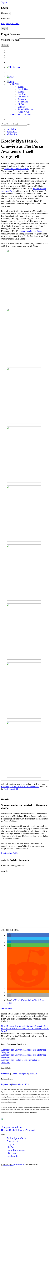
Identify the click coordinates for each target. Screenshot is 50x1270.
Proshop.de (12, 1155)
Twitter (14, 1073)
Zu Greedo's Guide (9, 853)
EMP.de (11, 1147)
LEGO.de (11, 1153)
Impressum (6, 1084)
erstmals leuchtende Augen (30, 231)
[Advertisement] (25, 900)
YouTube (33, 1073)
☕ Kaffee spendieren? (7, 1165)
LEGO (21, 104)
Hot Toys (22, 94)
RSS (27, 1084)
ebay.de (10, 1144)
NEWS (15, 84)
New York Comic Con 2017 (16, 168)
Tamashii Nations (25, 109)
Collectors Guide (11, 789)
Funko (20, 86)
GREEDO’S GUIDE (21, 114)
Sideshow (22, 107)
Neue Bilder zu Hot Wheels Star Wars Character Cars (24, 1026)
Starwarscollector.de (18, 1164)
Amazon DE (13, 1141)
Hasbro (21, 91)
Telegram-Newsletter (11, 1127)
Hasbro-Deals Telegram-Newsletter (19, 1130)
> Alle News (23, 112)
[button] (9, 935)
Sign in (4, 2)
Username (5, 13)
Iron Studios (23, 96)
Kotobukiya (23, 102)
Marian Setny (6, 1008)
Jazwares (22, 99)
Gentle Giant (23, 89)
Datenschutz (17, 1084)
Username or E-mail (10, 40)
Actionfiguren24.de (16, 1138)
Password (5, 18)
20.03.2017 (12, 131)
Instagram (23, 1073)
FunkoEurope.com (16, 1150)
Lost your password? (10, 23)
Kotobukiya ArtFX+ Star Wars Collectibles (20, 786)
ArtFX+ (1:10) (17, 1000)
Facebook (5, 1073)
